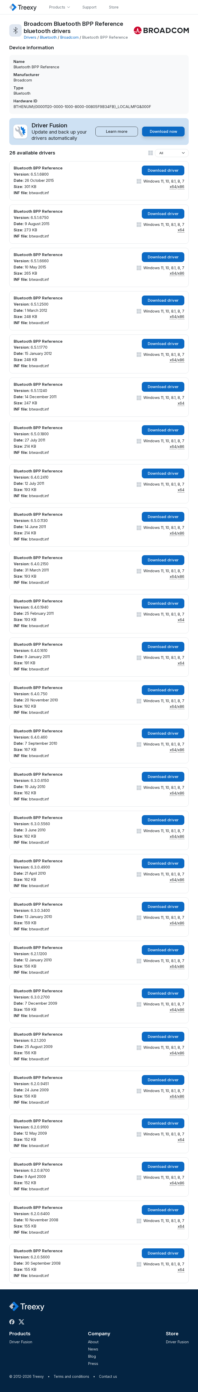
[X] (22, 1321)
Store (172, 1334)
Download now (163, 131)
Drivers (30, 37)
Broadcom (69, 37)
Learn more (116, 131)
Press (93, 1363)
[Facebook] (12, 1321)
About (93, 1341)
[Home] (23, 7)
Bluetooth (48, 37)
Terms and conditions (71, 1376)
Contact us (108, 1376)
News (93, 1349)
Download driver (163, 170)
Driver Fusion (20, 1341)
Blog (92, 1356)
